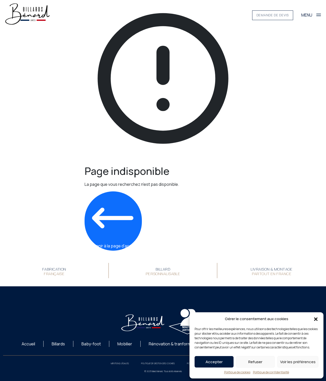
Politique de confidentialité (271, 372)
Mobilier (124, 344)
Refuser (255, 361)
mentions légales (120, 363)
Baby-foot (91, 344)
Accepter (214, 361)
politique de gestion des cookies (158, 363)
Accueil (28, 344)
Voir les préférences (298, 361)
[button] (315, 318)
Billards (58, 344)
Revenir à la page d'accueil (113, 246)
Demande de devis (272, 15)
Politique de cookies (237, 372)
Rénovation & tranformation (174, 344)
